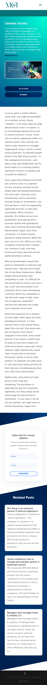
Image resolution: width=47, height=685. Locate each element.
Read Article (11, 56)
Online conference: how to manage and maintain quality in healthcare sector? (23, 562)
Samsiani (23, 681)
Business (23, 95)
